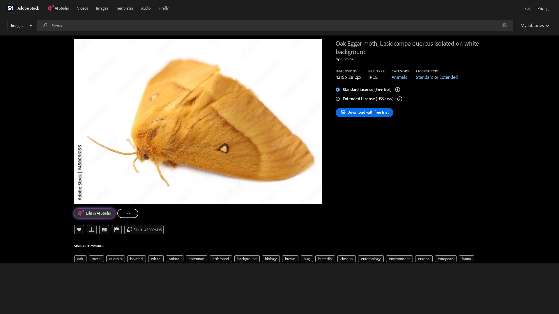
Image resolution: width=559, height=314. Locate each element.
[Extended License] (400, 99)
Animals (399, 77)
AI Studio (62, 8)
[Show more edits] (127, 213)
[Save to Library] (79, 229)
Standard (424, 77)
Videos (82, 8)
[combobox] (275, 25)
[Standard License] (398, 89)
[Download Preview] (92, 229)
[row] (80, 258)
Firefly (164, 8)
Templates (124, 8)
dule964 (346, 58)
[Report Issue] (117, 229)
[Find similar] (504, 25)
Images (102, 8)
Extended (448, 77)
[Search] (45, 25)
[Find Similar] (104, 229)
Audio (146, 8)
